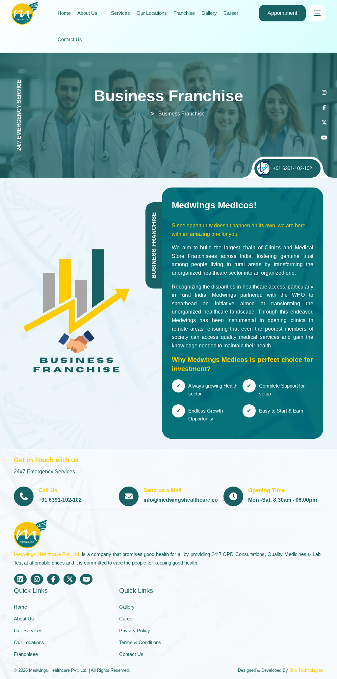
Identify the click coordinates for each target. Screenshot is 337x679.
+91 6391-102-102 (292, 168)
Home (140, 113)
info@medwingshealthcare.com (182, 500)
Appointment (282, 13)
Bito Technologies (306, 670)
